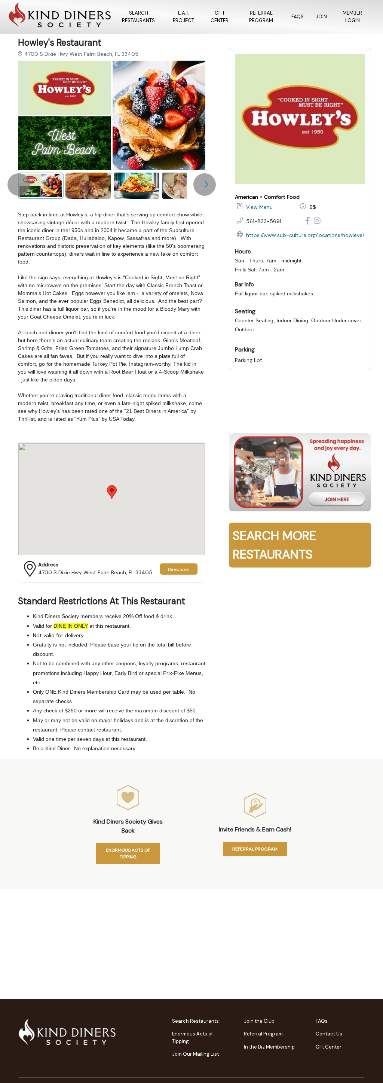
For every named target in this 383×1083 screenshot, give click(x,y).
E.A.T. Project (183, 17)
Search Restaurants (138, 17)
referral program (255, 849)
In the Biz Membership (269, 1047)
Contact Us (329, 1034)
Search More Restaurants (274, 544)
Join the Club (259, 1021)
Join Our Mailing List (195, 1054)
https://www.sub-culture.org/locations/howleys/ (305, 235)
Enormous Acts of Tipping (128, 853)
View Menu (259, 207)
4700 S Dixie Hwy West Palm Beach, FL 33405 (81, 54)
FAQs (297, 16)
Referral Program (263, 1034)
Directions (179, 569)
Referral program (261, 17)
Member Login (352, 17)
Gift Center (220, 17)
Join (321, 16)
